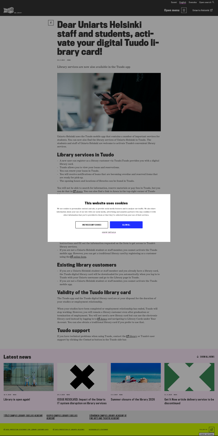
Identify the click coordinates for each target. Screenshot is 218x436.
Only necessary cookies (91, 225)
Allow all (126, 225)
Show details (109, 232)
